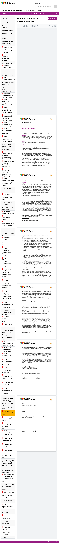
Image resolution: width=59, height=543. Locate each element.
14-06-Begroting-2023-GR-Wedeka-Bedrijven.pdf (7, 384)
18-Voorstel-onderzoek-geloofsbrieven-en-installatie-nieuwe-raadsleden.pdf (6, 531)
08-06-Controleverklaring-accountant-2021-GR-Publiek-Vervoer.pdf (7, 139)
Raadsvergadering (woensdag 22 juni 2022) (27, 13)
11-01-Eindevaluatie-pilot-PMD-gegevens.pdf (7, 217)
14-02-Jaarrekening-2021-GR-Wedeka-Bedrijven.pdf (8, 355)
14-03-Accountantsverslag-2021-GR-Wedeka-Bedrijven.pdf (7, 362)
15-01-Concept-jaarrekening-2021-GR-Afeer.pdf (8, 419)
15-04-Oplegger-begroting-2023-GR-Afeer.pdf (7, 440)
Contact (39, 10)
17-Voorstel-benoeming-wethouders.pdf (6, 516)
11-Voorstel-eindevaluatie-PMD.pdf (8, 212)
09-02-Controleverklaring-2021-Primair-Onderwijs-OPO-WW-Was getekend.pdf (7, 172)
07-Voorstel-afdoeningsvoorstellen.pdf (8, 78)
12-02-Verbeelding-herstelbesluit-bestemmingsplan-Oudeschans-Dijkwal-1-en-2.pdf (8, 296)
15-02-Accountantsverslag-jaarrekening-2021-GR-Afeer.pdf (8, 425)
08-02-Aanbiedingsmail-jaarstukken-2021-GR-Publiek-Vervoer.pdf (7, 110)
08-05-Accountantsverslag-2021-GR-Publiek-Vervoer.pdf (7, 131)
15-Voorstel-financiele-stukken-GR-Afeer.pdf (8, 413)
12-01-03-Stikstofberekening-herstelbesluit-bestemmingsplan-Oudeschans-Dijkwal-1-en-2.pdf (8, 285)
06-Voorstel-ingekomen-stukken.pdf (8, 66)
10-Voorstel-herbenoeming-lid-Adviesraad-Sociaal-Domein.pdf (7, 197)
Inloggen (54, 541)
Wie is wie (26, 10)
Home (10, 13)
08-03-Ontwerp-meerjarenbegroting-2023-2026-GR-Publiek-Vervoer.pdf (7, 117)
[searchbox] (44, 6)
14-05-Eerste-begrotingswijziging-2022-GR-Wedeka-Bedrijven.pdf (7, 377)
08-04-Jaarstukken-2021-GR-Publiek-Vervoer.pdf (7, 124)
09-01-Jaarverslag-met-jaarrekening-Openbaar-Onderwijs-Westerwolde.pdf (8, 164)
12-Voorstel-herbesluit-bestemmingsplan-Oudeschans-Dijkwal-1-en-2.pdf (8, 241)
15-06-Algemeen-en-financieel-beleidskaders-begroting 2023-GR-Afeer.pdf (7, 454)
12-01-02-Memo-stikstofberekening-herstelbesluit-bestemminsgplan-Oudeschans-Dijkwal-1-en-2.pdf (8, 273)
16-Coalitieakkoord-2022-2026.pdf (7, 506)
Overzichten (19, 10)
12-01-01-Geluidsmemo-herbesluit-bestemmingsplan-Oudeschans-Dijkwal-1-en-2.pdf (8, 262)
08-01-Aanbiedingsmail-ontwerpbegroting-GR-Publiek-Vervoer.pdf (7, 102)
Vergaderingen (11, 10)
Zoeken (37, 3)
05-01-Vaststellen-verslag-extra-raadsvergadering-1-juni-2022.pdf (8, 57)
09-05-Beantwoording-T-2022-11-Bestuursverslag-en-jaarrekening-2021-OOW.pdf (8, 182)
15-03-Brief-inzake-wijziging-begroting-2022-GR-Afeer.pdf (7, 433)
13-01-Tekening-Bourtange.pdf (7, 325)
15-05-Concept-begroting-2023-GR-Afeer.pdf (7, 446)
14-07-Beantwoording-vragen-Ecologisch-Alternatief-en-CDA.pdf (8, 391)
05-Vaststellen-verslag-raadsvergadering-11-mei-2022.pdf (7, 50)
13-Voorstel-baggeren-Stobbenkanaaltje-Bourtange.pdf (6, 319)
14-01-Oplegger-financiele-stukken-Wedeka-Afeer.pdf (7, 349)
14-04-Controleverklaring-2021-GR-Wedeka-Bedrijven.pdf (7, 370)
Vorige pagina (53, 18)
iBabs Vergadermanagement (41, 541)
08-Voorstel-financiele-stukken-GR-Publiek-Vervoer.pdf (8, 95)
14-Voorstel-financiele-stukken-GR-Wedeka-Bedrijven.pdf (8, 343)
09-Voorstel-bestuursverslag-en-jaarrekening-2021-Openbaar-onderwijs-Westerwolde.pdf (7, 155)
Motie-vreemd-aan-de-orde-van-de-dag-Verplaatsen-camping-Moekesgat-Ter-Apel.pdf (8, 478)
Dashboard (4, 10)
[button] (55, 6)
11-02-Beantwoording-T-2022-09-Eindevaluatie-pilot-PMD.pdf (8, 224)
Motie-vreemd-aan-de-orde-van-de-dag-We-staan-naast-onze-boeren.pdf (8, 495)
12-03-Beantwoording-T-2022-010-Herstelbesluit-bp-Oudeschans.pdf (8, 305)
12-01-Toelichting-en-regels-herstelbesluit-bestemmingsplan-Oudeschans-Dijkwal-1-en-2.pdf (8, 251)
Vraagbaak (33, 10)
